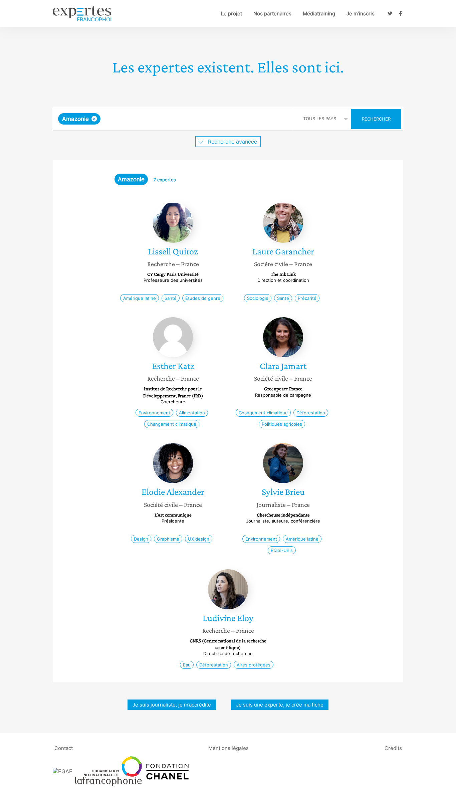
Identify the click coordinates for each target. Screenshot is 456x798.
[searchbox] (169, 119)
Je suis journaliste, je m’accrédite (172, 705)
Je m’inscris (361, 13)
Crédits (393, 748)
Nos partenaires (272, 13)
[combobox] (174, 119)
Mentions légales (228, 748)
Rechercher (376, 119)
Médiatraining (319, 13)
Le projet (231, 13)
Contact (63, 748)
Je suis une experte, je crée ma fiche (279, 705)
